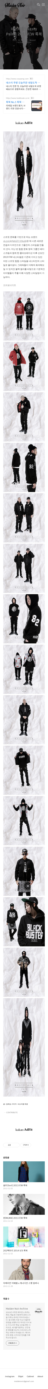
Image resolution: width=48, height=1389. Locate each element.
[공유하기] (13, 1145)
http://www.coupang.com (17, 79)
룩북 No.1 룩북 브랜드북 (15, 102)
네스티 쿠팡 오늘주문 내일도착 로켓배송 (23, 82)
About (40, 1376)
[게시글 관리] (16, 1145)
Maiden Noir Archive (17, 1308)
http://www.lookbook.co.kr (17, 98)
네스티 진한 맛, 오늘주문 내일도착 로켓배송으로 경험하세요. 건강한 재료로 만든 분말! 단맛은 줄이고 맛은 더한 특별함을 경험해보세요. (24, 88)
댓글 (6, 1298)
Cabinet (30, 1376)
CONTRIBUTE (12, 1112)
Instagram (10, 1376)
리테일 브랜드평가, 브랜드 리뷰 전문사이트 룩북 (15, 107)
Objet (20, 1376)
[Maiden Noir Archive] (16, 5)
